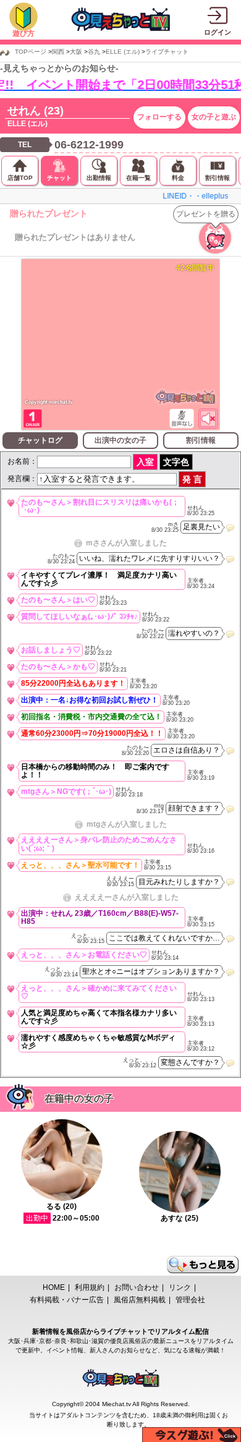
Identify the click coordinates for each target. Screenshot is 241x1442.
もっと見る (203, 1264)
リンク (180, 1287)
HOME (54, 1287)
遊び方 (23, 33)
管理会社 (190, 1299)
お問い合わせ (136, 1287)
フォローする (159, 117)
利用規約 (89, 1287)
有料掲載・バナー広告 (67, 1299)
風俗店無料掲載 (140, 1299)
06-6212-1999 (89, 145)
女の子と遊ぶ (214, 117)
